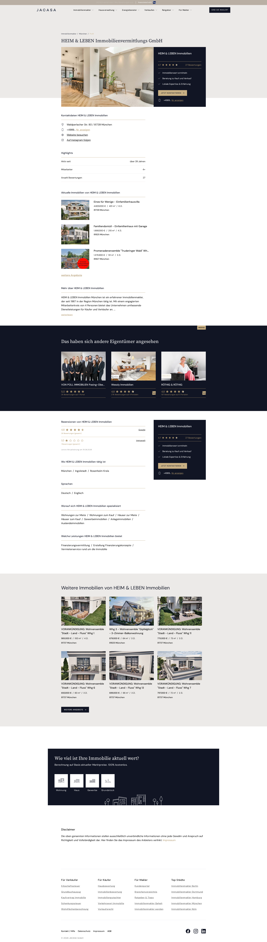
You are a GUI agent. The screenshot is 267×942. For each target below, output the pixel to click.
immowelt (140, 440)
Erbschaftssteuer (70, 886)
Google (142, 430)
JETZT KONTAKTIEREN (171, 93)
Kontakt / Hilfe (68, 931)
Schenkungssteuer (71, 903)
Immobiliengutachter (109, 897)
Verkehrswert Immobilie (111, 903)
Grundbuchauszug (71, 891)
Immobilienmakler (69, 34)
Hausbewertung (106, 886)
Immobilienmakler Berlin (184, 886)
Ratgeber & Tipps (144, 897)
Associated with (145, 2)
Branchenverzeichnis (146, 891)
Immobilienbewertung (110, 891)
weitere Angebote (71, 275)
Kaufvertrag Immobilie (73, 897)
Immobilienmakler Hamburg (186, 897)
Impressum (169, 840)
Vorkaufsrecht (105, 909)
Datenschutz (84, 931)
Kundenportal (142, 886)
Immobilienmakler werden (149, 909)
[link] (119, 202)
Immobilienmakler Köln (184, 909)
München (83, 34)
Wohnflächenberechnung (75, 909)
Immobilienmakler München (186, 903)
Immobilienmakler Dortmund (187, 891)
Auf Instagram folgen (79, 140)
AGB (109, 931)
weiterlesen (67, 314)
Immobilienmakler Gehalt (148, 903)
